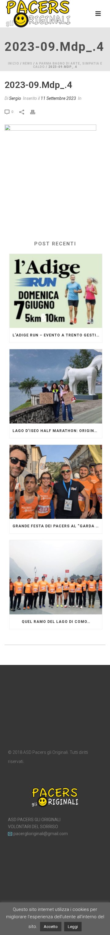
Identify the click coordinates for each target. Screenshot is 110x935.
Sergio (15, 98)
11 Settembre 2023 (58, 98)
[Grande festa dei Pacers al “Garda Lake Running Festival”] (55, 482)
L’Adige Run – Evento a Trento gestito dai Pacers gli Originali (57, 335)
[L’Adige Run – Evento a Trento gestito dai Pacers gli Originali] (55, 291)
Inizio (13, 63)
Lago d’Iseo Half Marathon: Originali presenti (57, 431)
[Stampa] (35, 111)
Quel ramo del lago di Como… (56, 622)
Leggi (73, 926)
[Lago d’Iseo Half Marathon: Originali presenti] (55, 386)
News (27, 63)
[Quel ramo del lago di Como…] (55, 577)
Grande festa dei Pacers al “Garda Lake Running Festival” (57, 526)
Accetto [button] (51, 926)
